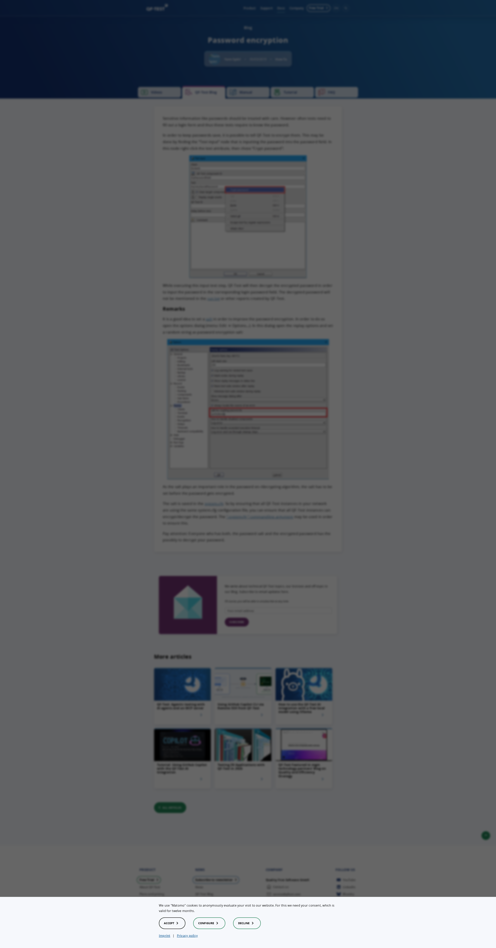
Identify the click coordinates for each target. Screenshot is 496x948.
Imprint (164, 935)
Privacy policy (187, 935)
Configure (206, 923)
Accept (169, 923)
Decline (244, 923)
